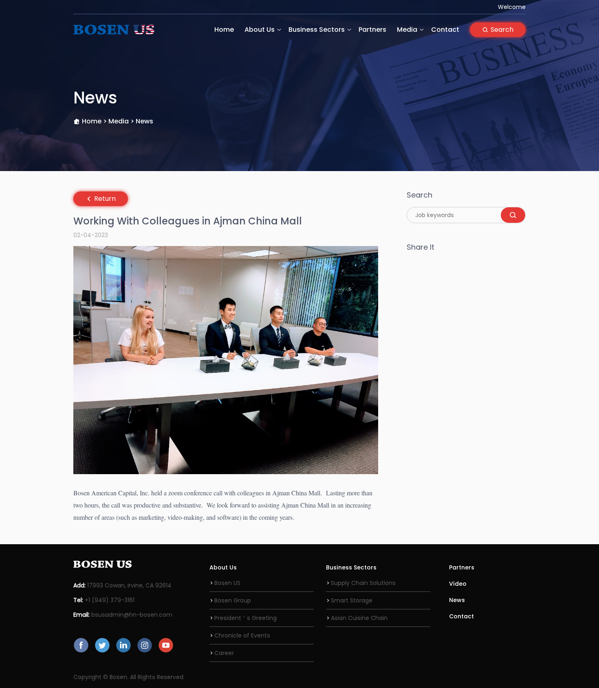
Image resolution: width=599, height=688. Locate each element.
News (457, 600)
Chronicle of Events (242, 635)
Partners (372, 29)
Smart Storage (351, 600)
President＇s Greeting (245, 618)
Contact (445, 29)
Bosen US (227, 583)
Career (224, 653)
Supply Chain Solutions (363, 583)
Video (458, 584)
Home (224, 29)
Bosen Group (232, 600)
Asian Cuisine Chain (359, 618)
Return (105, 198)
